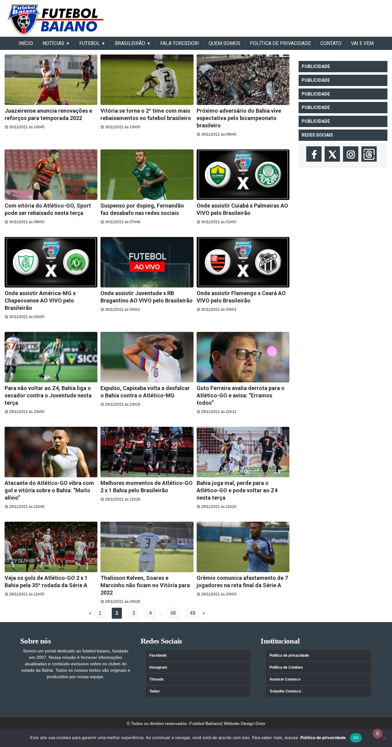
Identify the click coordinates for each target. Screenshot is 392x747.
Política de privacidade (289, 655)
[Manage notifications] (378, 733)
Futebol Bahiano (205, 723)
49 (192, 613)
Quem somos (224, 43)
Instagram (158, 667)
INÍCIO (26, 43)
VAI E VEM (362, 43)
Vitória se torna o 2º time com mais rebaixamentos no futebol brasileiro (145, 114)
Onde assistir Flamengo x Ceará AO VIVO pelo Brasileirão (241, 297)
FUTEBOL (89, 43)
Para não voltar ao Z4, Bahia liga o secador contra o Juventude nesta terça (48, 395)
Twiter (154, 691)
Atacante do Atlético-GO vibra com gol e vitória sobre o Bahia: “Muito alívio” (49, 490)
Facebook (158, 655)
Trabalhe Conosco (285, 691)
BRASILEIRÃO (130, 43)
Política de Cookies (286, 667)
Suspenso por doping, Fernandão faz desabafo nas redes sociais (142, 209)
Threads (156, 679)
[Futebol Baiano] (55, 19)
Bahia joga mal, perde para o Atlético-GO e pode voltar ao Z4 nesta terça (237, 490)
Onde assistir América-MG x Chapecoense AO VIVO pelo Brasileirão (40, 300)
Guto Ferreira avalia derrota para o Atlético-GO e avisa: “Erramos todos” (241, 395)
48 (173, 613)
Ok (356, 737)
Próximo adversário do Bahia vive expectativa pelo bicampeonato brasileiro (239, 118)
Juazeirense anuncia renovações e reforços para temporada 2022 (48, 114)
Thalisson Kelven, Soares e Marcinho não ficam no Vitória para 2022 (145, 585)
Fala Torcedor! (179, 43)
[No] (384, 738)
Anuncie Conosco (285, 679)
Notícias (53, 43)
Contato (330, 43)
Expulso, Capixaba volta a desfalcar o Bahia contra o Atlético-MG (145, 392)
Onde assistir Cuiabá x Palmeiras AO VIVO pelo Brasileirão (242, 209)
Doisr (260, 723)
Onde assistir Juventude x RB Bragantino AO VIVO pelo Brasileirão (146, 297)
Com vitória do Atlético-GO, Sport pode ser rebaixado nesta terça (48, 209)
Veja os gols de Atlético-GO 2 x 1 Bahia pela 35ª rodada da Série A (46, 581)
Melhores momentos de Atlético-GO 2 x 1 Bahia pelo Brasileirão (146, 487)
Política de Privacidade (280, 43)
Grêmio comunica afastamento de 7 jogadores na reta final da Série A (242, 581)
